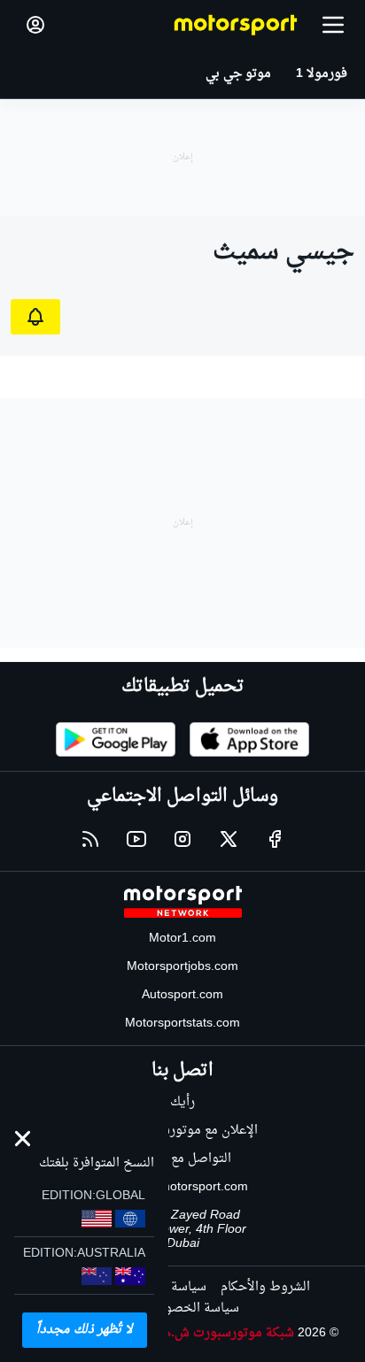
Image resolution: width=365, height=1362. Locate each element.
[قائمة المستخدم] (35, 24)
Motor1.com (182, 938)
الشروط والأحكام (265, 1287)
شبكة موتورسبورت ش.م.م (223, 1333)
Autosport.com (182, 995)
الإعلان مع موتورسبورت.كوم (183, 1131)
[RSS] (90, 839)
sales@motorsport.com (183, 1187)
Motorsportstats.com (182, 1023)
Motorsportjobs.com (182, 967)
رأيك (182, 1102)
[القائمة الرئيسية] (333, 25)
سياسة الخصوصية (190, 1308)
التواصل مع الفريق (183, 1159)
